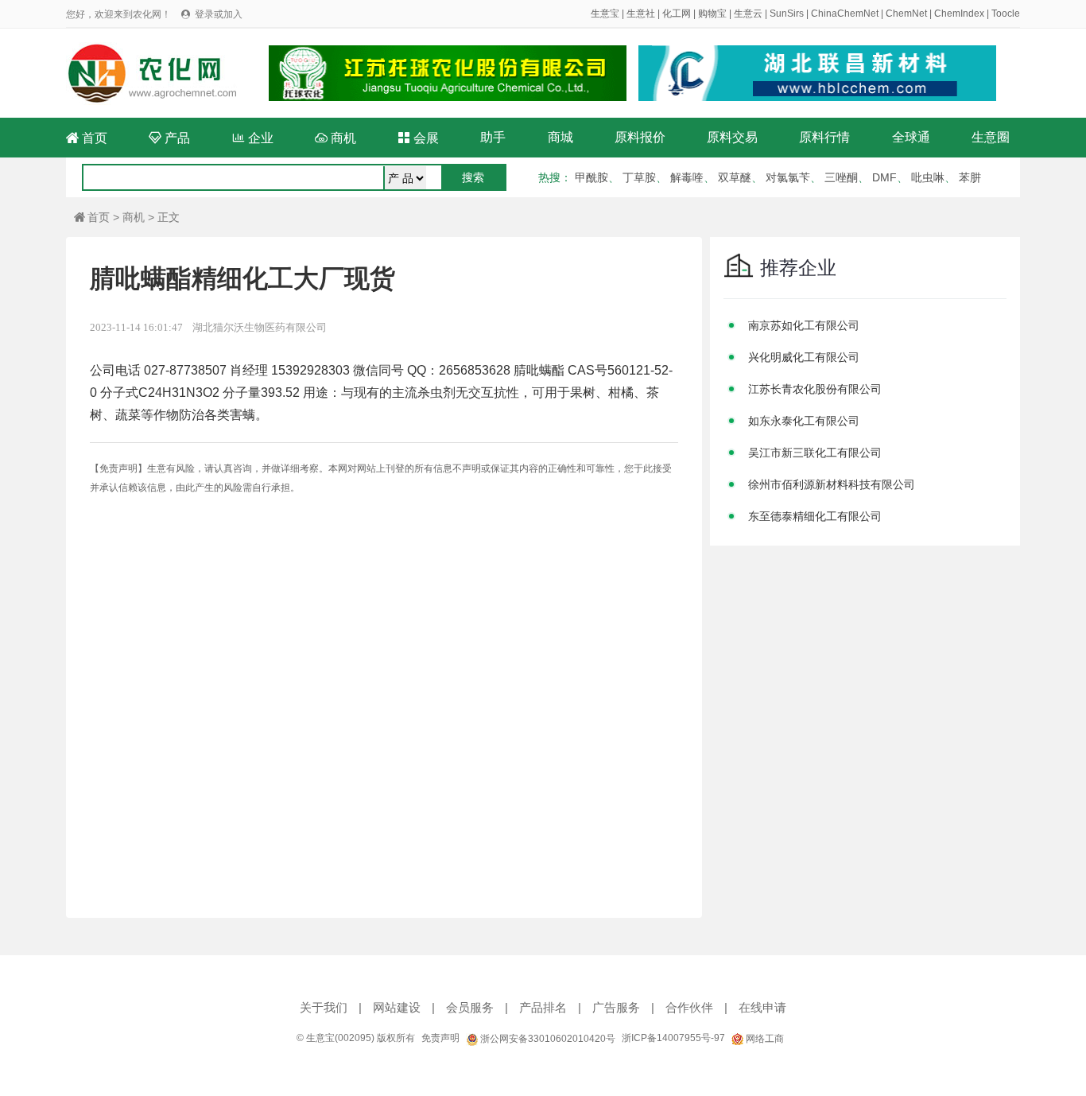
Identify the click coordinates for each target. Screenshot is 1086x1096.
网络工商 (763, 1038)
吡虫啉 (927, 177)
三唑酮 (841, 177)
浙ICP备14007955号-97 (673, 1038)
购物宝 (712, 13)
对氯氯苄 (788, 177)
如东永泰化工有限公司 (803, 420)
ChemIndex (959, 13)
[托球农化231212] (447, 73)
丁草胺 (639, 177)
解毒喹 (687, 177)
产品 (169, 138)
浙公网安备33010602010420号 (546, 1038)
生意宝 (605, 13)
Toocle (1005, 13)
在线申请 (762, 1007)
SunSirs (787, 13)
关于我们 (323, 1007)
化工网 (676, 13)
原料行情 (824, 137)
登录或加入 (218, 14)
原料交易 (732, 137)
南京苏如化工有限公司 (803, 325)
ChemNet (906, 13)
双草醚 (734, 177)
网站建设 (397, 1007)
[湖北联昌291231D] (817, 73)
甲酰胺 (591, 177)
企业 (252, 138)
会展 (418, 138)
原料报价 (640, 137)
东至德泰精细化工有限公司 (815, 516)
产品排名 (543, 1007)
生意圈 (991, 137)
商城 (560, 137)
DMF (884, 177)
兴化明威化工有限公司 (803, 357)
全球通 (911, 137)
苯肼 (970, 177)
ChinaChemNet (844, 13)
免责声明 (440, 1038)
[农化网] (159, 72)
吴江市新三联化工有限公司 (815, 452)
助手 (493, 137)
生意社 (640, 13)
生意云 (748, 13)
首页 (86, 138)
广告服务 (616, 1007)
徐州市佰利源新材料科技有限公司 (831, 484)
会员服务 (470, 1007)
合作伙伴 (689, 1007)
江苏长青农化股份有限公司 (815, 389)
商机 (335, 138)
